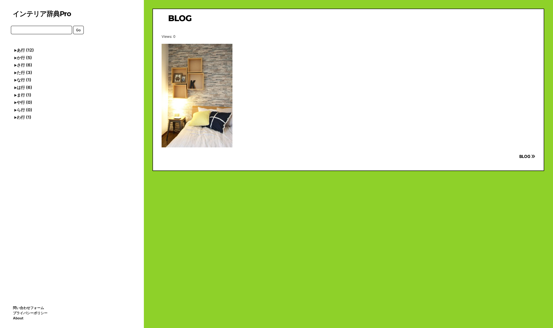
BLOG (525, 156)
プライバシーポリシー (30, 313)
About (18, 318)
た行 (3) (24, 72)
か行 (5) (24, 57)
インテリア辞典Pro (42, 13)
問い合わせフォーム (28, 308)
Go (78, 30)
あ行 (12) (25, 50)
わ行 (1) (24, 117)
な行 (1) (24, 79)
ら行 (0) (24, 109)
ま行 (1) (24, 95)
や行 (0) (24, 102)
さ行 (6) (24, 65)
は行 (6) (24, 87)
